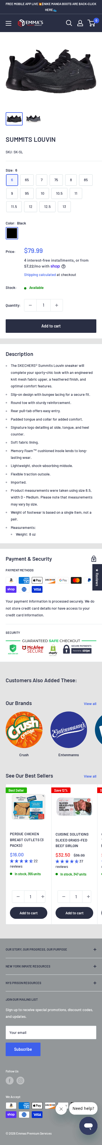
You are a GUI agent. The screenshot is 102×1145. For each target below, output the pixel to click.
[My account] (80, 23)
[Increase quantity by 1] (57, 305)
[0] (91, 23)
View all (90, 703)
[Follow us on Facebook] (10, 1081)
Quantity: (13, 305)
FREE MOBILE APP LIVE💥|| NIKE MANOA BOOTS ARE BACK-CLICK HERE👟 (51, 7)
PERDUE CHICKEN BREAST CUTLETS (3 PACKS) (27, 839)
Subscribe (23, 1049)
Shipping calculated (40, 274)
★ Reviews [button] (97, 577)
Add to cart (51, 326)
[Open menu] (8, 23)
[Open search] (69, 23)
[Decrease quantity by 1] (30, 305)
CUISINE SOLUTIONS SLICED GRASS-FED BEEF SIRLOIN (72, 840)
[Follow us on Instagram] (20, 1081)
